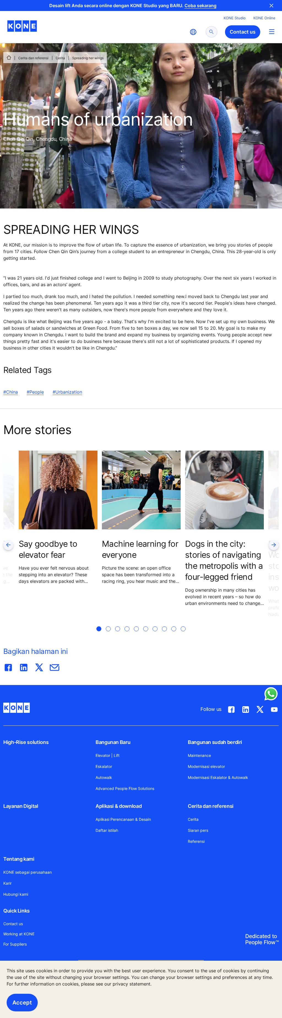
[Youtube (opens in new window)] (274, 708)
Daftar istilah (107, 830)
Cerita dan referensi (33, 58)
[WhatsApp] (271, 693)
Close (271, 5)
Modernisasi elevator (206, 766)
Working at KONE (18, 934)
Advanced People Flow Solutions (125, 788)
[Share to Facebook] (8, 666)
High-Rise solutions (25, 742)
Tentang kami (18, 859)
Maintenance (199, 755)
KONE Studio (235, 18)
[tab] (98, 635)
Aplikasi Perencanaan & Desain (123, 819)
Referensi (196, 841)
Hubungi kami (15, 894)
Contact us (13, 923)
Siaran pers (198, 830)
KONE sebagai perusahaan (27, 872)
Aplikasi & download (119, 806)
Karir (7, 883)
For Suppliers (15, 944)
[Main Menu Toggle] (271, 31)
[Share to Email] (54, 666)
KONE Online (264, 18)
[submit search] (211, 31)
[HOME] (9, 57)
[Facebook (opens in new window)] (231, 708)
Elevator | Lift (108, 755)
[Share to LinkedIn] (24, 666)
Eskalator (104, 766)
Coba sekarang (200, 5)
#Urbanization (67, 392)
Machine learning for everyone (140, 549)
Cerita (60, 58)
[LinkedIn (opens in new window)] (245, 708)
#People (35, 392)
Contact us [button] (243, 32)
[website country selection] (193, 32)
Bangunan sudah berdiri (215, 742)
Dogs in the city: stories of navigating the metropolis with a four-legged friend (224, 560)
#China (10, 392)
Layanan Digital (20, 806)
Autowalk (104, 777)
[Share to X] (39, 666)
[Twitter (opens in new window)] (260, 708)
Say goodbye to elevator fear (48, 549)
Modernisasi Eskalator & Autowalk (218, 777)
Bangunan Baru (113, 742)
